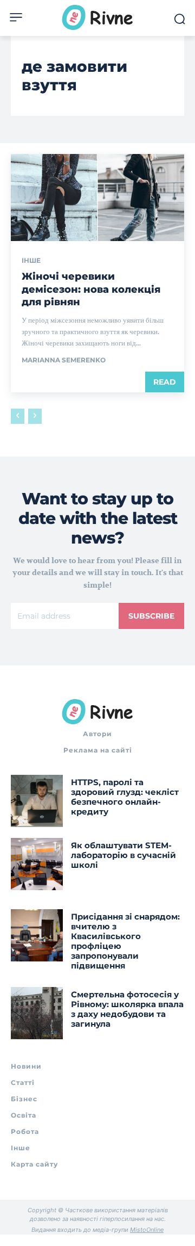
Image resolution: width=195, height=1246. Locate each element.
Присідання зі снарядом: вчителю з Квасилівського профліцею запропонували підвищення (125, 941)
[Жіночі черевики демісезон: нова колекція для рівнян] (97, 197)
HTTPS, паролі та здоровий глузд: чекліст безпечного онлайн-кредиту (125, 797)
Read (164, 382)
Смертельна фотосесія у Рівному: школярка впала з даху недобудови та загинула (127, 1009)
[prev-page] (17, 416)
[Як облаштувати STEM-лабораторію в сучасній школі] (37, 864)
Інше (31, 260)
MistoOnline (147, 1229)
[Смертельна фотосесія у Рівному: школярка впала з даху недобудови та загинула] (37, 1013)
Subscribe (151, 616)
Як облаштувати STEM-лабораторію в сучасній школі (123, 855)
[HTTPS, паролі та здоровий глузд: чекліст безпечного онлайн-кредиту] (37, 801)
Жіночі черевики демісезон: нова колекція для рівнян (91, 289)
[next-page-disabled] (35, 416)
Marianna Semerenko (64, 360)
